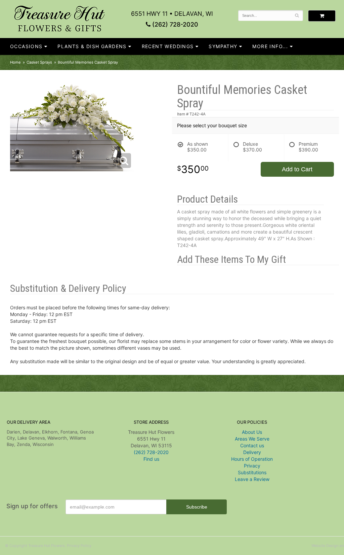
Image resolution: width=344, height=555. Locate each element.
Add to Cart (297, 169)
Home (15, 62)
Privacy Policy (79, 545)
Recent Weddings (168, 46)
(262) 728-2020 (174, 24)
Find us (151, 459)
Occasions (26, 46)
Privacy (252, 466)
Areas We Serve (252, 439)
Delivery (252, 452)
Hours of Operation (252, 459)
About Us (252, 432)
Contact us (252, 445)
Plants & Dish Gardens (91, 46)
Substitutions (252, 472)
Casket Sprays (39, 62)
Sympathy (223, 46)
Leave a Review (252, 479)
